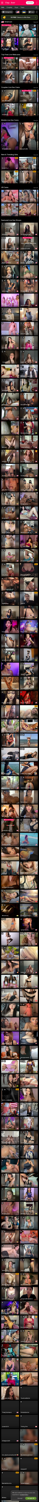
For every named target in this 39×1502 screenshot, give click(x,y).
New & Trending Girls (9, 155)
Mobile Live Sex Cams (10, 120)
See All (36, 22)
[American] (17, 12)
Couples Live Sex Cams (10, 87)
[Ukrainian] (24, 12)
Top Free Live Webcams (10, 55)
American (8, 22)
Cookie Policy (24, 1494)
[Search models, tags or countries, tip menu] (36, 7)
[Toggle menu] (2, 2)
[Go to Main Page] (12, 3)
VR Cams (4, 187)
